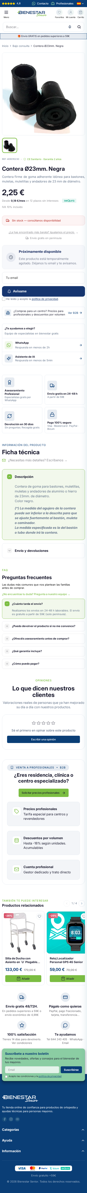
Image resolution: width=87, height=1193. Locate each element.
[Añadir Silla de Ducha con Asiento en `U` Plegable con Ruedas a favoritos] (39, 916)
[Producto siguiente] (82, 903)
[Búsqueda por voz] (70, 27)
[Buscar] (79, 27)
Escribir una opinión (43, 739)
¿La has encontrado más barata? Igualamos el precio (43, 232)
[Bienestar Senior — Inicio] (43, 1098)
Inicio (5, 45)
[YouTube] (17, 1119)
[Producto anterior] (67, 903)
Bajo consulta (21, 45)
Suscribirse (71, 1069)
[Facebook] (4, 1119)
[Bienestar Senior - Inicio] (32, 14)
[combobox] (43, 27)
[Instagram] (10, 1119)
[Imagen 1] (9, 145)
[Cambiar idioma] (80, 3)
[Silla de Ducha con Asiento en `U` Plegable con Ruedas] (23, 948)
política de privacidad (45, 298)
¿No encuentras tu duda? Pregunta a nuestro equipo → (36, 594)
